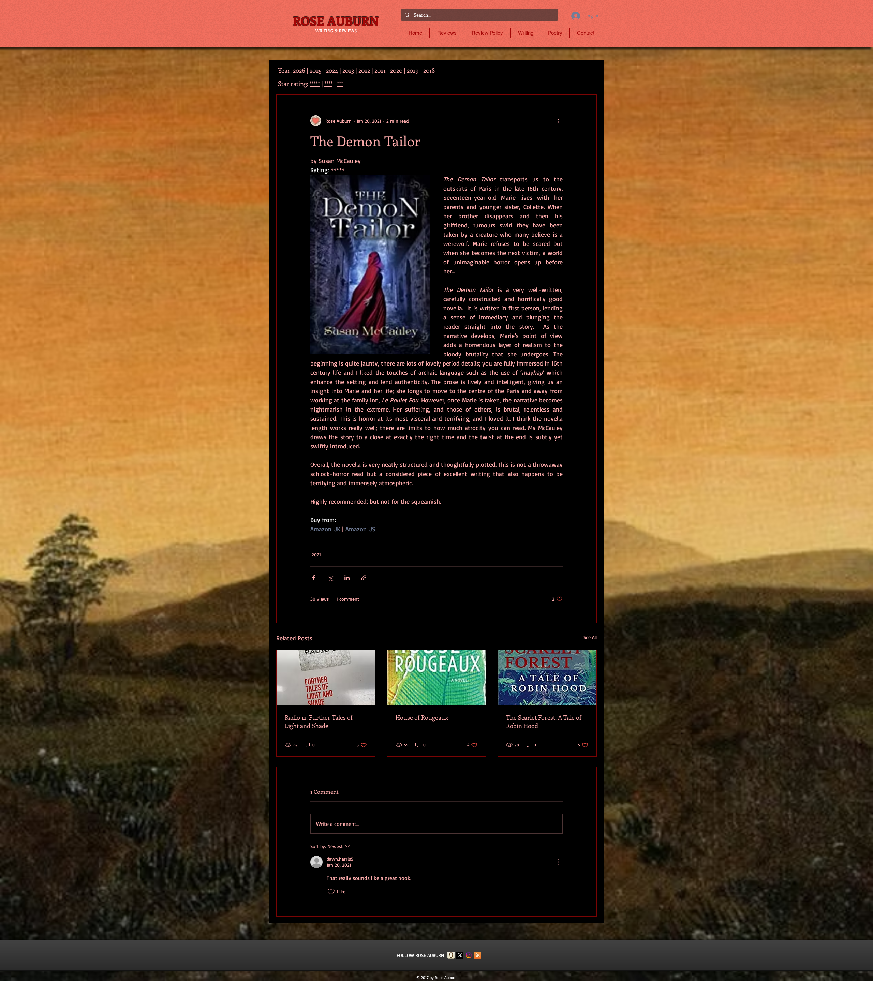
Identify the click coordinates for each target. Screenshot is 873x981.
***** (315, 83)
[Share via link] (363, 578)
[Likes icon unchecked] (331, 892)
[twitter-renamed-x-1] (459, 955)
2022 (364, 70)
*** (340, 83)
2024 (332, 70)
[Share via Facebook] (313, 578)
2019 (413, 70)
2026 (299, 70)
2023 (348, 70)
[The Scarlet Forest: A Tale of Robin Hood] (547, 677)
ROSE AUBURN (336, 20)
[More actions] (558, 121)
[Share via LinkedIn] (347, 578)
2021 (316, 555)
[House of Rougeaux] (436, 677)
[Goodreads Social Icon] (451, 955)
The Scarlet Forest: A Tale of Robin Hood (543, 721)
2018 (429, 70)
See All (590, 637)
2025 (316, 70)
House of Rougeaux (422, 717)
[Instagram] (468, 955)
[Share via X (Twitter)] (330, 578)
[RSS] (477, 955)
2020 (396, 70)
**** (328, 83)
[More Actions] (558, 862)
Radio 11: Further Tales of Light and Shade (319, 721)
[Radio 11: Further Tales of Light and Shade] (326, 677)
